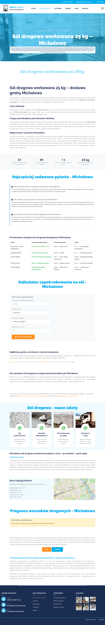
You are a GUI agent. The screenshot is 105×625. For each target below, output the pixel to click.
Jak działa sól (58, 604)
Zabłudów (32, 362)
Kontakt (85, 8)
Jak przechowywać (59, 598)
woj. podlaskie (56, 31)
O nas (76, 8)
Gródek (11, 362)
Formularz (101, 2)
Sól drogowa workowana (42, 31)
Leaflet (81, 499)
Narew (21, 362)
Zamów (68, 8)
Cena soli (35, 601)
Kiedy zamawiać (59, 601)
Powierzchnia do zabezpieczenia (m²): (23, 300)
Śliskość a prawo (59, 607)
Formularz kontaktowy (15, 611)
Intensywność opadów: (18, 318)
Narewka (44, 362)
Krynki (66, 362)
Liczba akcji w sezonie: (18, 327)
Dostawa (58, 8)
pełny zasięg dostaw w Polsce (67, 396)
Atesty (35, 610)
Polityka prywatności (90, 619)
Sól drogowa (44, 8)
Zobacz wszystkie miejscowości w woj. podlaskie (34, 396)
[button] (55, 480)
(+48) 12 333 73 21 (67, 2)
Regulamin (101, 619)
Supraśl (55, 362)
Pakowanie (36, 604)
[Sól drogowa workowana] (12, 8)
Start (33, 8)
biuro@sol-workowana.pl (85, 2)
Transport (36, 607)
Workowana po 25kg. (39, 598)
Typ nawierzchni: (16, 309)
